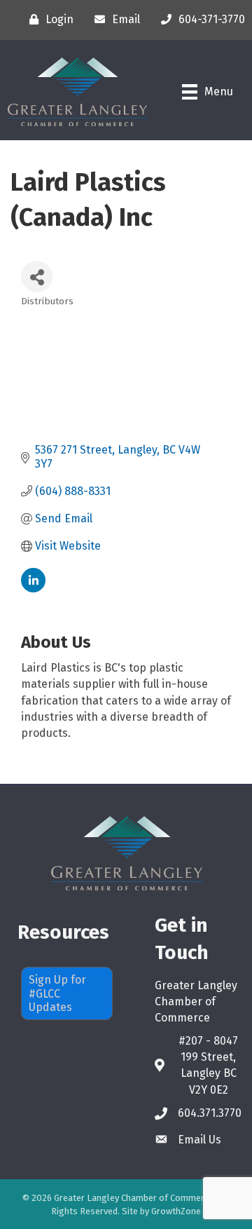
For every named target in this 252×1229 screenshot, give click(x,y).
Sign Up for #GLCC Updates (57, 993)
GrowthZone (176, 1211)
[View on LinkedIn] (33, 588)
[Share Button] (36, 276)
